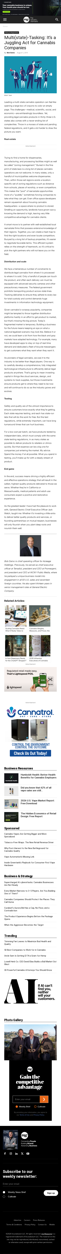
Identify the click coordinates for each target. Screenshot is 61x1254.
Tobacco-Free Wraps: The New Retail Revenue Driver (29, 842)
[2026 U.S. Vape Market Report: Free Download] (11, 804)
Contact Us (42, 1224)
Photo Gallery (13, 1020)
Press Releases (39, 1220)
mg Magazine (46, 1234)
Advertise (17, 1220)
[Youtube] (28, 1154)
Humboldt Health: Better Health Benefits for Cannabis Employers (38, 776)
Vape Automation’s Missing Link (19, 857)
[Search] (57, 19)
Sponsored (11, 828)
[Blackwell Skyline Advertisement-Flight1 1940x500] (30, 8)
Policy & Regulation (11, 33)
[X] (22, 1154)
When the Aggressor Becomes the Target (24, 925)
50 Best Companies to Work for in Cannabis (25, 950)
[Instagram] (11, 1154)
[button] (4, 19)
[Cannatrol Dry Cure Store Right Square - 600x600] (30, 757)
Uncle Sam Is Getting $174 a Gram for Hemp (25, 955)
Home (5, 26)
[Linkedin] (16, 1154)
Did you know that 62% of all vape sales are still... (36, 789)
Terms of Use (25, 1115)
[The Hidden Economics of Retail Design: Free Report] (11, 817)
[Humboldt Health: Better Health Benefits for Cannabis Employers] (11, 778)
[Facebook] (5, 1154)
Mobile (52, 1224)
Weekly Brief (24, 1106)
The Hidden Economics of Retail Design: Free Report (38, 815)
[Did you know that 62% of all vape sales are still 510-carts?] (11, 791)
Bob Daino (11, 53)
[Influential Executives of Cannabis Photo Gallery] (30, 1042)
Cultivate (41, 1106)
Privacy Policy (38, 1115)
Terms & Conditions (14, 1224)
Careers (27, 1220)
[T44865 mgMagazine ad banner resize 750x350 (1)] (30, 679)
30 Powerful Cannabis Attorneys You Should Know (28, 970)
